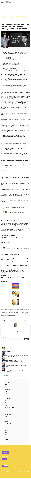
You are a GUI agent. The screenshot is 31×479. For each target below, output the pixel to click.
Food (6, 405)
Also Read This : (6, 69)
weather (6, 439)
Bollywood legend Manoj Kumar (12, 309)
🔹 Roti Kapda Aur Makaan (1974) (10, 60)
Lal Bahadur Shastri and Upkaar (21, 310)
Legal (6, 418)
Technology (7, 434)
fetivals (6, 400)
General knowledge (9, 407)
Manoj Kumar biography (21, 312)
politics (6, 425)
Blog (3, 307)
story (6, 432)
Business (7, 386)
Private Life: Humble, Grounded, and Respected (11, 64)
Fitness (6, 402)
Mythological (8, 423)
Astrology (7, 382)
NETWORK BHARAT (6, 1)
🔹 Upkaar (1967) (8, 58)
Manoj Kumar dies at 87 (10, 313)
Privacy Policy (21, 471)
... (15, 333)
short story (7, 428)
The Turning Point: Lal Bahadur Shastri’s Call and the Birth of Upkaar (14, 53)
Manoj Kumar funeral (17, 313)
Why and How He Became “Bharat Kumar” (10, 54)
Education (7, 396)
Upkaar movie (14, 315)
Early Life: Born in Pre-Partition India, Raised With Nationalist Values (15, 52)
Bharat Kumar (4, 309)
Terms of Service (26, 471)
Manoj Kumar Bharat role (12, 312)
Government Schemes (10, 409)
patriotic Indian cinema (7, 315)
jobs (6, 416)
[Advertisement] (15, 9)
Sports (6, 430)
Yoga (6, 441)
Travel (6, 437)
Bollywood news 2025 (22, 309)
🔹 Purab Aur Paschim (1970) (9, 59)
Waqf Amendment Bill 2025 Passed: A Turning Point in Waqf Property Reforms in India (8, 320)
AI (5, 380)
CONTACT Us (5, 452)
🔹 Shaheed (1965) (8, 57)
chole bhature (8, 391)
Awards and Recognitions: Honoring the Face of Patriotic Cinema (14, 63)
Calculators (7, 389)
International (8, 414)
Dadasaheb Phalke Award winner (10, 310)
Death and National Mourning (8, 65)
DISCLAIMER (5, 465)
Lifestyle (7, 421)
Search (3, 337)
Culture (6, 393)
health (6, 412)
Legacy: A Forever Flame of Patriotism (9, 68)
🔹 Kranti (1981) (7, 62)
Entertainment (6, 307)
